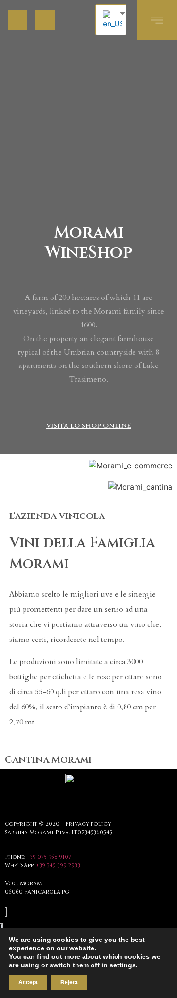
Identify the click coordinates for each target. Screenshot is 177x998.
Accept (28, 982)
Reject (69, 982)
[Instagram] (45, 20)
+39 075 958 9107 (48, 857)
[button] (88, 425)
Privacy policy (88, 824)
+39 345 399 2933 (58, 865)
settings (123, 965)
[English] (111, 19)
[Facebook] (17, 20)
